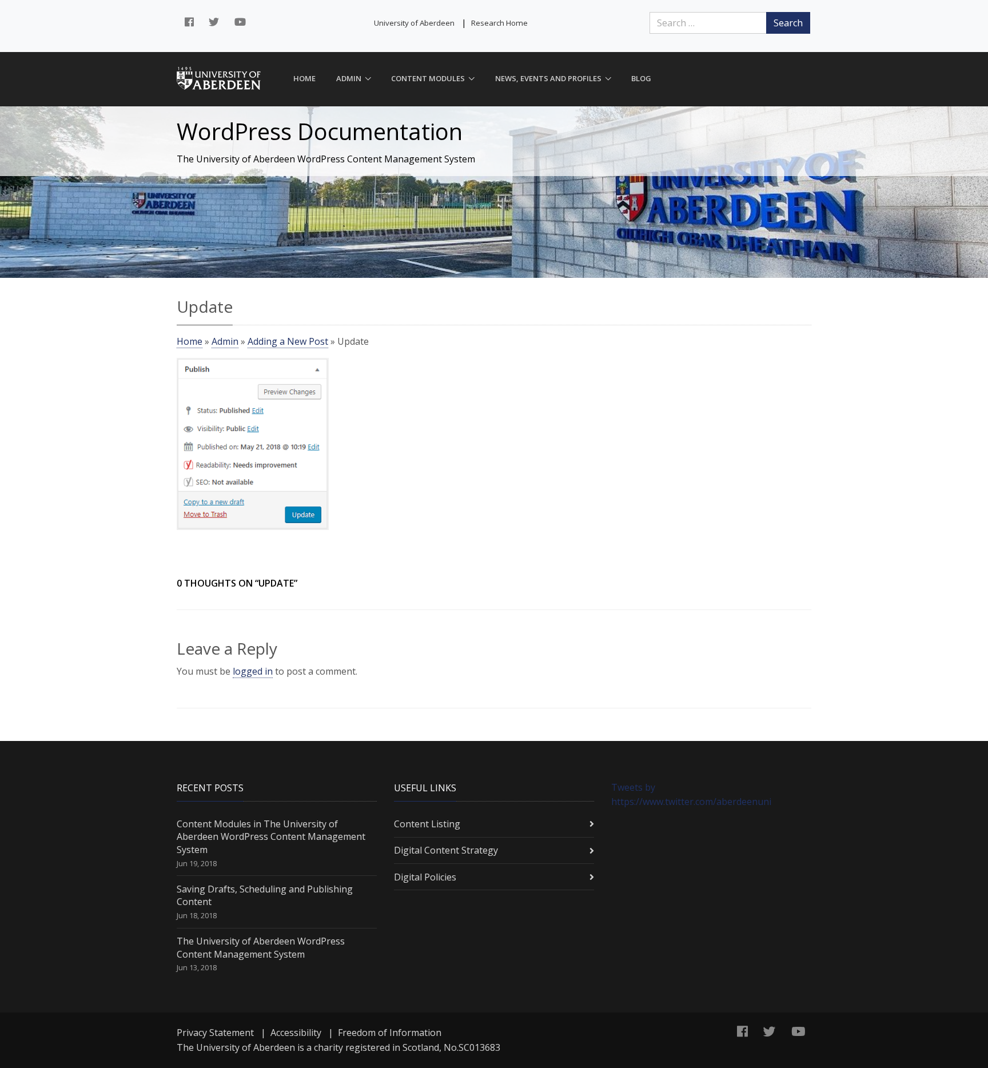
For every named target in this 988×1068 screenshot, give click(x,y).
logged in (253, 671)
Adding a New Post (288, 341)
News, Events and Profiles (548, 78)
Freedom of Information (389, 1032)
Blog (641, 78)
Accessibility (295, 1032)
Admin (348, 78)
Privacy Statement (215, 1032)
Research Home (499, 23)
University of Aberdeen (414, 23)
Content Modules (428, 78)
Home (304, 78)
